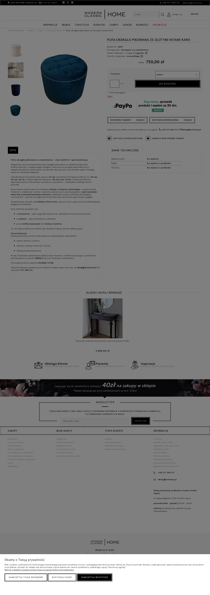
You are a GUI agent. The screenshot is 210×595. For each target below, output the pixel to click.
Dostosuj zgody (62, 577)
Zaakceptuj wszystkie (94, 577)
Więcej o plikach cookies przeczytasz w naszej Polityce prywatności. (39, 570)
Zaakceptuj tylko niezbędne (26, 577)
